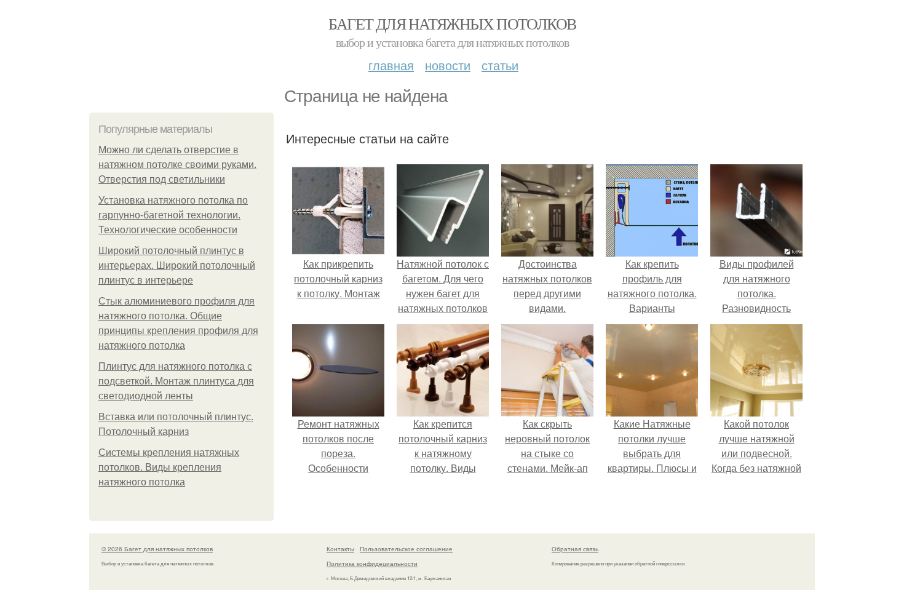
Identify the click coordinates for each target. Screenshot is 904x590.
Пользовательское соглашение (406, 548)
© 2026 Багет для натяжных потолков (157, 548)
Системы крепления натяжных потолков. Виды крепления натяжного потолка (168, 467)
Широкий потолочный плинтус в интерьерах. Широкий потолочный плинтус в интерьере (176, 265)
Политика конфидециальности (372, 563)
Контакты (340, 548)
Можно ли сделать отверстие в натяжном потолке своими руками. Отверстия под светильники (177, 165)
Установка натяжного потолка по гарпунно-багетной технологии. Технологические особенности (173, 215)
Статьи (500, 65)
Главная (391, 65)
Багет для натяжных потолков (452, 23)
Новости (447, 65)
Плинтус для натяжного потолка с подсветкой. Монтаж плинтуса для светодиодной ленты (176, 381)
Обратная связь (575, 548)
